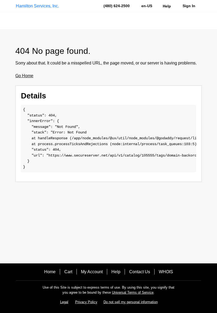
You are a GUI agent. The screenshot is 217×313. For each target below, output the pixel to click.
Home (50, 271)
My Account (92, 271)
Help (115, 271)
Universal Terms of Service (132, 292)
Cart (68, 271)
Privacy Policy (86, 302)
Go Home (24, 75)
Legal (64, 302)
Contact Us (139, 271)
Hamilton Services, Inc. (37, 6)
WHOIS (166, 271)
